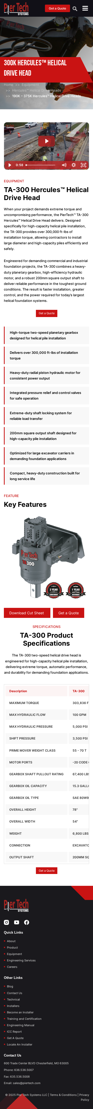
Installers (13, 1006)
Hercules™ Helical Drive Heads (36, 90)
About (11, 941)
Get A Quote (15, 1038)
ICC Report (14, 1031)
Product (12, 947)
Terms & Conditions (63, 1095)
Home (8, 85)
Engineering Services (21, 960)
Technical (13, 999)
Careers (12, 967)
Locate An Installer (19, 1044)
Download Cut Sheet (27, 613)
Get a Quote (57, 8)
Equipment (30, 85)
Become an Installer (20, 1012)
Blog (10, 986)
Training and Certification (24, 1019)
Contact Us (14, 993)
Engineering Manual (20, 1025)
